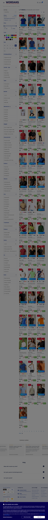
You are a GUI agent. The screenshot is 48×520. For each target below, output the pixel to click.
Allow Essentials (27, 517)
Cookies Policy (42, 513)
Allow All (39, 517)
